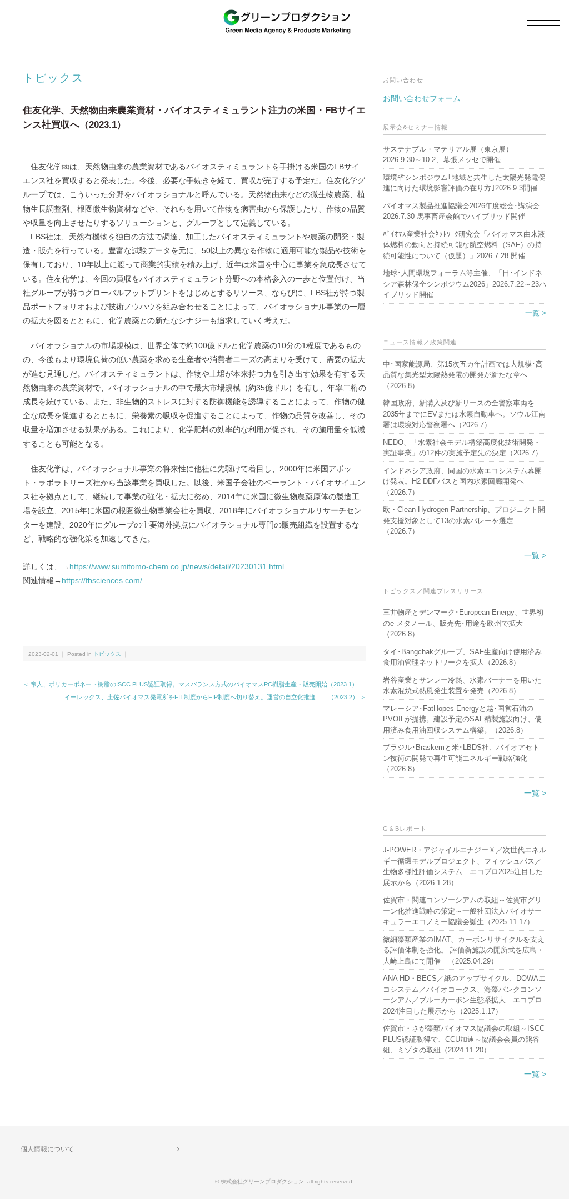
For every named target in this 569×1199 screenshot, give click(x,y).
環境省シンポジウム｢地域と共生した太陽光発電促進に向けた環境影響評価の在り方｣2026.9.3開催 (464, 183)
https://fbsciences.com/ (102, 580)
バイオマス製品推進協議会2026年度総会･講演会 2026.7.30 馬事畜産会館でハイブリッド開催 (461, 211)
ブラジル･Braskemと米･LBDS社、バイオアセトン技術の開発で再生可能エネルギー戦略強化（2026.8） (461, 758)
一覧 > (535, 313)
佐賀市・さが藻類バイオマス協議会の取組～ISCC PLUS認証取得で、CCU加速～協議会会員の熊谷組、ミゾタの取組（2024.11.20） (464, 1039)
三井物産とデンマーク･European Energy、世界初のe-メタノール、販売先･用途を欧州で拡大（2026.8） (463, 623)
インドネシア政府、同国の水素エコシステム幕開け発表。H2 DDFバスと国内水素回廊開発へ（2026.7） (462, 481)
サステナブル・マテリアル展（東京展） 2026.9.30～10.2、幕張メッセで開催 (451, 154)
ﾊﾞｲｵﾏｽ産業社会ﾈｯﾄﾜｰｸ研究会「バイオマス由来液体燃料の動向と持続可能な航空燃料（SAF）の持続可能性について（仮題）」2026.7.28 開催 (464, 245)
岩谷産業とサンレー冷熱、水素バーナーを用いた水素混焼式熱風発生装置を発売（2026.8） (462, 685)
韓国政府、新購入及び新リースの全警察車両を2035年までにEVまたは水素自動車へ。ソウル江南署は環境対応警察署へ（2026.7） (464, 414)
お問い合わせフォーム (422, 98)
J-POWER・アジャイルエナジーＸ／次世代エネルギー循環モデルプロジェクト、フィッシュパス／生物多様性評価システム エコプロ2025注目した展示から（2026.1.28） (464, 866)
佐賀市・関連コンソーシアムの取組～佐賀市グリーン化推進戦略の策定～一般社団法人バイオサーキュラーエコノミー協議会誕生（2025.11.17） (462, 911)
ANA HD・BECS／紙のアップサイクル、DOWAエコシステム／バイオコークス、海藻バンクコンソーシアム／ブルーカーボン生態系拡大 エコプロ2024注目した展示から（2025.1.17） (464, 994)
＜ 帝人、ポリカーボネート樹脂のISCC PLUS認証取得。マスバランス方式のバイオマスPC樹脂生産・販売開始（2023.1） (190, 684)
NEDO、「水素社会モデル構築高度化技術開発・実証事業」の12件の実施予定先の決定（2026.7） (462, 448)
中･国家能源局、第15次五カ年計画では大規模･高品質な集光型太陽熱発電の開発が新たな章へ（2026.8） (463, 375)
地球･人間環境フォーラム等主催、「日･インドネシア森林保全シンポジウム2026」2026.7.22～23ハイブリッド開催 (464, 284)
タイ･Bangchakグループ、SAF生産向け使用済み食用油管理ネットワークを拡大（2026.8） (462, 657)
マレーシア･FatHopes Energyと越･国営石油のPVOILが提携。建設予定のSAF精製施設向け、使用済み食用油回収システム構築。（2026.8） (462, 719)
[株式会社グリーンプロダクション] (284, 14)
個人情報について (47, 1149)
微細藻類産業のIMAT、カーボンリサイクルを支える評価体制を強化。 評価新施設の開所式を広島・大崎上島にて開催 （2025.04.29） (464, 950)
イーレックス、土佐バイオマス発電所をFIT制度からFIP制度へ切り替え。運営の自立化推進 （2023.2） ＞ (215, 697)
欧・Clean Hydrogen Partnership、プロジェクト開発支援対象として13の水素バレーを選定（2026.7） (464, 520)
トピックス (53, 78)
